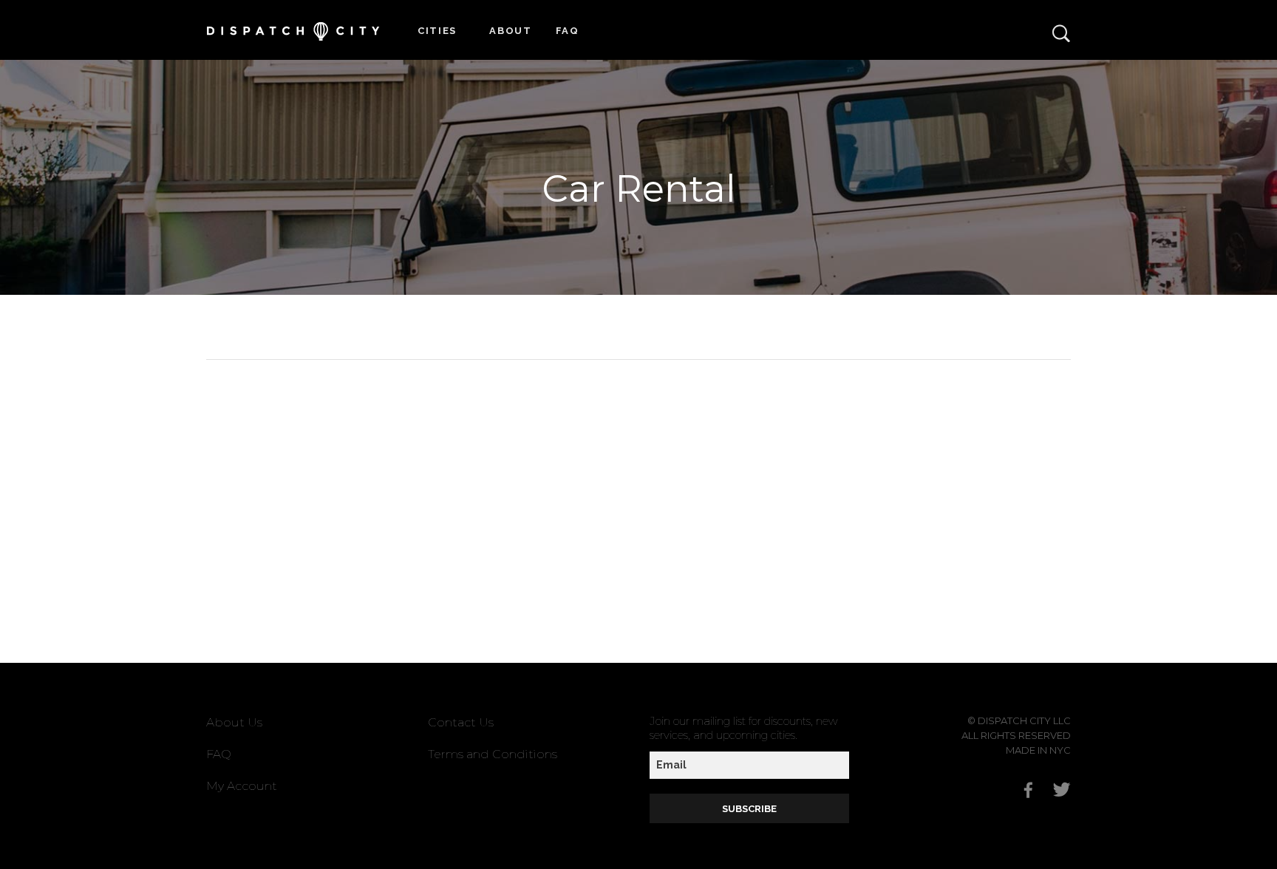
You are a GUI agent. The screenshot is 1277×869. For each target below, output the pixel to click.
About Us (234, 722)
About (510, 30)
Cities (437, 30)
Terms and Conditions (492, 754)
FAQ (567, 30)
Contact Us (461, 722)
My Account (241, 786)
